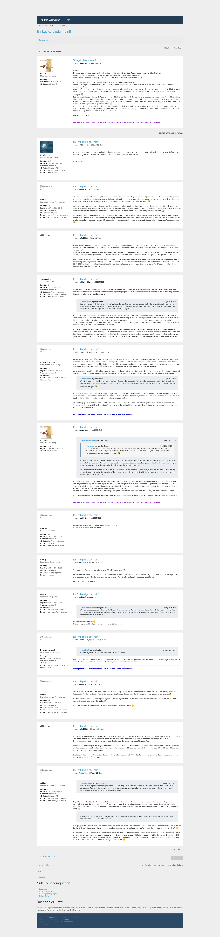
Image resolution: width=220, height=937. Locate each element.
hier (74, 320)
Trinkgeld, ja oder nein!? (54, 31)
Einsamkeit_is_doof (89, 440)
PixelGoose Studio (66, 922)
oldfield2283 (87, 783)
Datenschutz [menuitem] (44, 896)
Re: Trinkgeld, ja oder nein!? (86, 141)
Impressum (43, 889)
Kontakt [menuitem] (42, 877)
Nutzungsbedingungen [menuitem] (48, 893)
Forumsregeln (44, 40)
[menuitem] (49, 20)
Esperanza (86, 302)
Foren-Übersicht (43, 865)
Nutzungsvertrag (45, 891)
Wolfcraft (85, 650)
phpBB (51, 917)
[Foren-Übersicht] (47, 8)
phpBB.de (65, 919)
